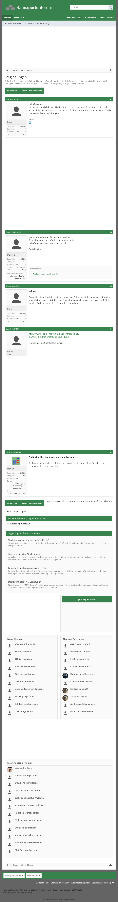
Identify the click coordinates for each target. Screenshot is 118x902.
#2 (111, 232)
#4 (111, 329)
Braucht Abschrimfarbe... (27, 782)
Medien (18, 17)
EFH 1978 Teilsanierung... (82, 681)
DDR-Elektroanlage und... (27, 850)
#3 (111, 286)
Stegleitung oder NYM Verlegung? (24, 581)
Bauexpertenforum (13, 875)
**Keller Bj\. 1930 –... (25, 711)
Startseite (40, 882)
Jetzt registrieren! (86, 599)
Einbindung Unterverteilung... (29, 842)
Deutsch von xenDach (67, 890)
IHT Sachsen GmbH (24, 659)
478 (24, 476)
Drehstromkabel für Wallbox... (29, 798)
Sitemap (54, 882)
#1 (111, 99)
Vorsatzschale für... (79, 696)
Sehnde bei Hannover (17, 493)
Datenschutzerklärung (101, 882)
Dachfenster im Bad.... (25, 681)
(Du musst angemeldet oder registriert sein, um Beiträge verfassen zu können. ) (79, 501)
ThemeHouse (26, 892)
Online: (74, 17)
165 (24, 262)
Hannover (21, 134)
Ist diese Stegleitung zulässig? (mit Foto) (27, 568)
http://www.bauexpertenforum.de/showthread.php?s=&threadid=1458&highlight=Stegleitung (54, 335)
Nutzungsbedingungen (80, 882)
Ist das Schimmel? (23, 651)
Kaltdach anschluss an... (26, 704)
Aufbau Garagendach (25, 666)
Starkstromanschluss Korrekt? (29, 835)
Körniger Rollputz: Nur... (27, 644)
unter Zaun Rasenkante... (82, 711)
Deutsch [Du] (32, 875)
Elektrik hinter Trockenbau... (29, 790)
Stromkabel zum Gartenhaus (29, 805)
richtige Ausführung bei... (82, 704)
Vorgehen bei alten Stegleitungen (24, 554)
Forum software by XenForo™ (27, 890)
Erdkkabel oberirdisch (25, 827)
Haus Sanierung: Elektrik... (28, 812)
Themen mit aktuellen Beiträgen (37, 23)
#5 (111, 452)
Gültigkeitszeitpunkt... (26, 674)
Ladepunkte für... (23, 768)
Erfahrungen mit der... (81, 659)
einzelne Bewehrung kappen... (29, 689)
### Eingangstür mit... (26, 696)
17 (24, 129)
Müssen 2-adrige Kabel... (27, 775)
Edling (23, 270)
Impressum (64, 882)
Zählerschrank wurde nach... (28, 820)
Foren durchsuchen (13, 23)
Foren (7, 17)
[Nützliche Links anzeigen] (110, 70)
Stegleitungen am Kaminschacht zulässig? (28, 540)
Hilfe (47, 882)
